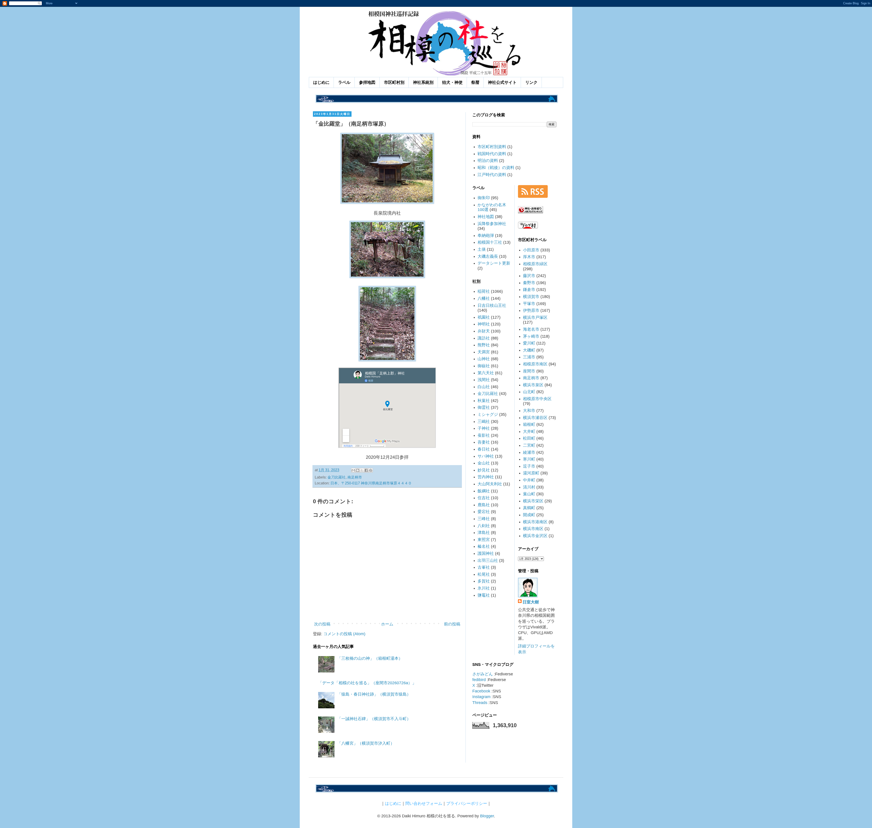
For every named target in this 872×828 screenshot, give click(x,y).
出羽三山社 (488, 560)
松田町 (529, 438)
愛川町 (529, 343)
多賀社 (484, 581)
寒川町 (529, 459)
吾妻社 (484, 442)
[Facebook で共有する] (366, 470)
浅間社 (484, 379)
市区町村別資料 (492, 146)
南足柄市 (354, 477)
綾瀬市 (529, 452)
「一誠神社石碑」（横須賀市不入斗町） (374, 718)
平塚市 (529, 303)
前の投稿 (452, 624)
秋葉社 (484, 400)
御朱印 (484, 198)
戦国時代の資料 (492, 153)
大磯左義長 (488, 256)
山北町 (529, 391)
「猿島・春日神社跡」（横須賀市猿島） (374, 694)
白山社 (484, 386)
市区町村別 (394, 82)
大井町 (529, 431)
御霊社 (484, 407)
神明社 (484, 324)
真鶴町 (529, 508)
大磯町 (529, 350)
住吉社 (484, 498)
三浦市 (529, 357)
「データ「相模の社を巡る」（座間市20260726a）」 (367, 683)
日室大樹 (531, 602)
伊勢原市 (531, 310)
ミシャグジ (488, 414)
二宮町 (529, 445)
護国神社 (486, 553)
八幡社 (484, 298)
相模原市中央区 (537, 399)
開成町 (529, 515)
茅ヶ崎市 (531, 336)
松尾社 (484, 574)
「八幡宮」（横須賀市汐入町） (365, 743)
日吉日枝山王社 (492, 305)
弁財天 (484, 331)
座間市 (529, 371)
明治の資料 (488, 160)
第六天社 (486, 373)
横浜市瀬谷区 (535, 417)
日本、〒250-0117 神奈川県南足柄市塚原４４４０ (371, 483)
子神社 (484, 428)
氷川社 (484, 588)
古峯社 (484, 567)
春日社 (484, 449)
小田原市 (531, 250)
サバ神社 (486, 456)
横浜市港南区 (535, 522)
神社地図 (486, 216)
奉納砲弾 (486, 235)
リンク (531, 82)
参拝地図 (367, 82)
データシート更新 (494, 263)
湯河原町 (531, 473)
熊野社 (484, 345)
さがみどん (482, 674)
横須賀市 (531, 296)
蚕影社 (484, 435)
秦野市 (529, 282)
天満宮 (484, 352)
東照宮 (484, 539)
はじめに (321, 82)
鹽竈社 (484, 595)
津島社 (484, 532)
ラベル (344, 82)
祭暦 (475, 82)
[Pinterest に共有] (370, 470)
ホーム (387, 624)
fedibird (479, 679)
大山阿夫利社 (490, 484)
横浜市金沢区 (535, 535)
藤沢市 (529, 275)
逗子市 (529, 466)
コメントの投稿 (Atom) (344, 634)
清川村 (529, 487)
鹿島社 (484, 505)
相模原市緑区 (535, 264)
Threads (479, 702)
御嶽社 (484, 366)
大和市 (529, 410)
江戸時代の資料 (492, 174)
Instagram (481, 696)
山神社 (484, 359)
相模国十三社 (490, 242)
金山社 (484, 463)
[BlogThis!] (357, 470)
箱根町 (529, 424)
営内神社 (486, 477)
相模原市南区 (535, 364)
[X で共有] (362, 470)
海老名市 (531, 329)
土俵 (482, 249)
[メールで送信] (353, 470)
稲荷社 (484, 291)
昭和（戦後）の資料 (496, 167)
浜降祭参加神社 (492, 223)
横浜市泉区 (533, 385)
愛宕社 (484, 511)
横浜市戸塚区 (535, 317)
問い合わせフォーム (423, 803)
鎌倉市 (529, 289)
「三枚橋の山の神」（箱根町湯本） (370, 658)
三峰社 (484, 518)
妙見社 (484, 470)
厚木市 (529, 257)
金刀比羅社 (336, 477)
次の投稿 (322, 624)
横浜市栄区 (533, 501)
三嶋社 (484, 421)
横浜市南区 (533, 528)
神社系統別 (423, 82)
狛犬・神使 (452, 82)
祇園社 (484, 317)
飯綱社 (484, 491)
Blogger (487, 816)
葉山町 (529, 494)
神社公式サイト (502, 82)
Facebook (481, 691)
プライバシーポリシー (466, 803)
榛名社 (484, 546)
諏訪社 (484, 338)
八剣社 (484, 525)
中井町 (529, 480)
